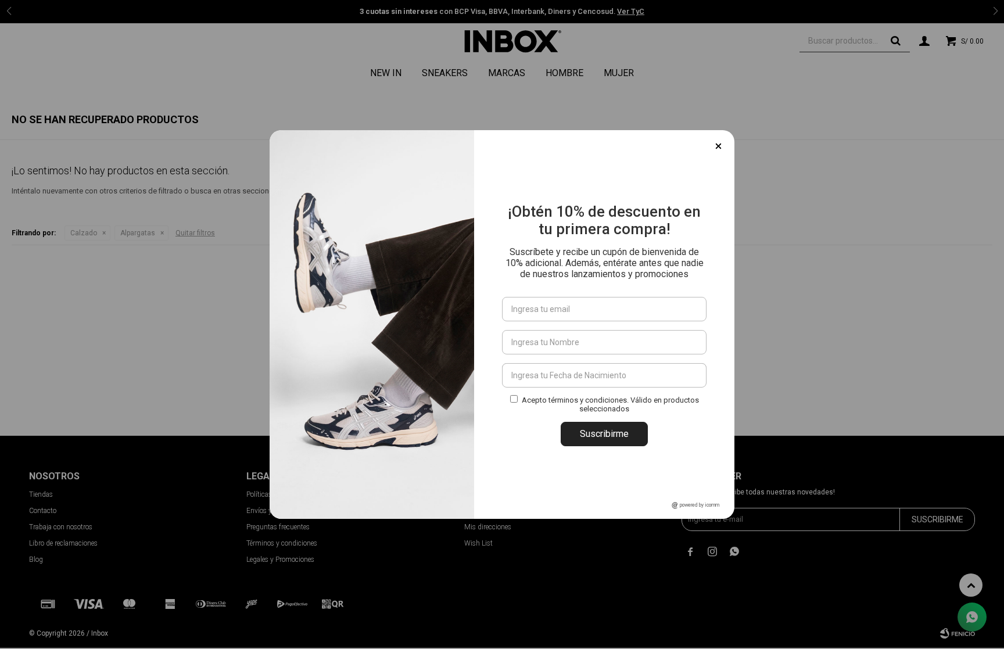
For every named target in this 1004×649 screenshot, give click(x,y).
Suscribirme (604, 433)
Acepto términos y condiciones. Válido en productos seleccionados (610, 404)
